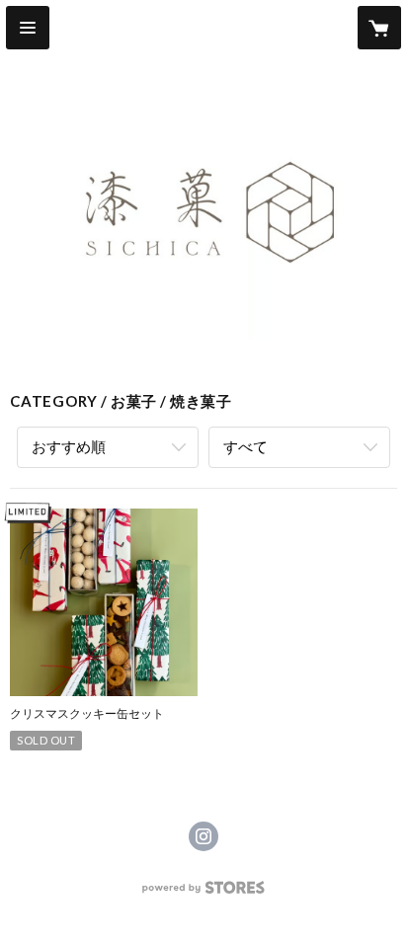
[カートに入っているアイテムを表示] (379, 27)
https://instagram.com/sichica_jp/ (203, 836)
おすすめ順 (69, 446)
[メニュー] (27, 27)
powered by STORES (204, 893)
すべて (245, 446)
